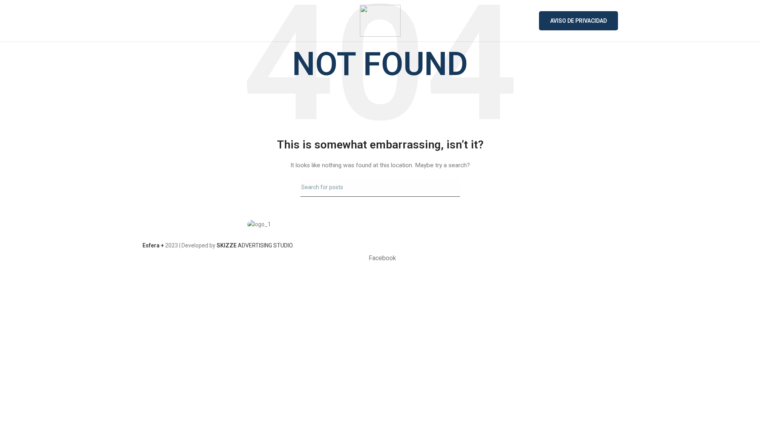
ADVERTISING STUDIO (254, 245)
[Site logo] (380, 20)
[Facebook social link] (501, 228)
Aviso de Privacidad (578, 21)
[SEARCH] (451, 187)
